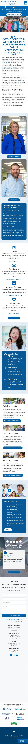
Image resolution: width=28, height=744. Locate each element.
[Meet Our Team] (14, 299)
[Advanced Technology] (14, 283)
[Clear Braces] (5, 379)
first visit (17, 80)
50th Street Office (14, 633)
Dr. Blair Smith (12, 68)
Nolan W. (9, 551)
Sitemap (6, 735)
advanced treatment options (17, 83)
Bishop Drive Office (14, 625)
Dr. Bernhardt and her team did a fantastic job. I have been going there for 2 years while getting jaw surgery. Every (14, 559)
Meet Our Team (14, 303)
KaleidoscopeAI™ (14, 739)
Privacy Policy (12, 735)
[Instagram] (23, 9)
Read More (6, 109)
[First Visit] (14, 247)
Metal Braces (12, 368)
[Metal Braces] (5, 368)
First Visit (14, 251)
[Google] (25, 9)
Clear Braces (12, 379)
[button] (25, 2)
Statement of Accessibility (14, 736)
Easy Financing (14, 269)
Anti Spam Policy (20, 735)
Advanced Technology (14, 287)
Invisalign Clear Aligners (13, 355)
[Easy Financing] (14, 265)
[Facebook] (21, 9)
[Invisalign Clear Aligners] (5, 354)
